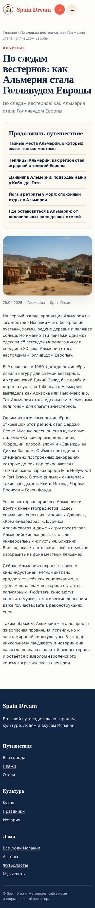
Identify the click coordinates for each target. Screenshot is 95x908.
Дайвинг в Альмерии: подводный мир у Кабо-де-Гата (47, 180)
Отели (9, 774)
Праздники (14, 811)
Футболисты (15, 865)
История (11, 819)
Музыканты (14, 873)
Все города (14, 757)
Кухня (8, 802)
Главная (10, 32)
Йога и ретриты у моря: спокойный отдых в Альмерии (45, 197)
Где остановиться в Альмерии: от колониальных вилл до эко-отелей (45, 214)
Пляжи (9, 766)
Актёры (10, 856)
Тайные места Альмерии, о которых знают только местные (46, 146)
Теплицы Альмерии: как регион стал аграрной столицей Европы (46, 163)
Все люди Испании (21, 847)
